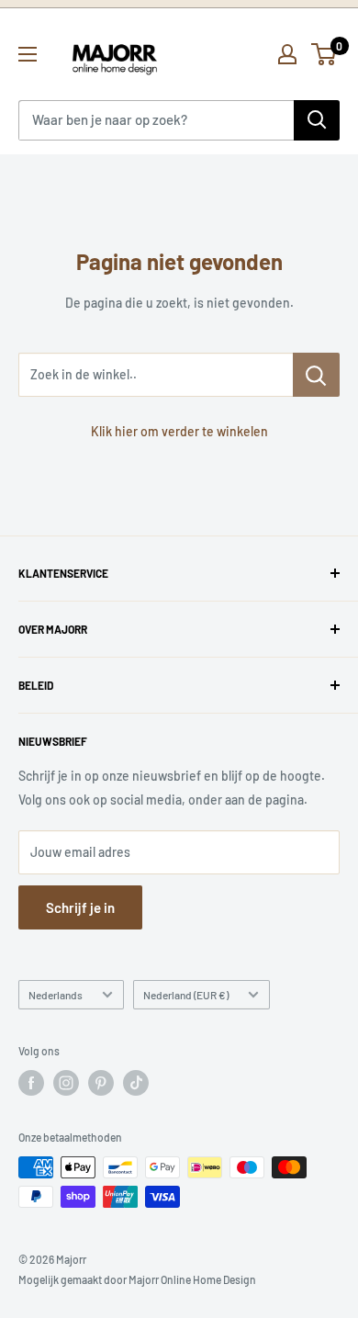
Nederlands (55, 994)
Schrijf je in (80, 907)
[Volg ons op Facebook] (31, 1083)
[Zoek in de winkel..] (316, 375)
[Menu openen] (27, 54)
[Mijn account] (287, 54)
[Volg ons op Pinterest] (101, 1083)
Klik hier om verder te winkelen (179, 431)
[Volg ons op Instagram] (66, 1083)
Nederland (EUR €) (186, 994)
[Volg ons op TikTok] (136, 1083)
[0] (324, 54)
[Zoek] (317, 120)
